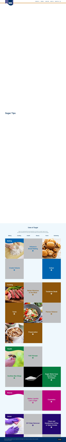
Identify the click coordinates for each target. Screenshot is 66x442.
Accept (59, 439)
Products (37, 1)
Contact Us (57, 1)
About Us (52, 1)
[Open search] (60, 1)
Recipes (42, 1)
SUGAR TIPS (47, 1)
